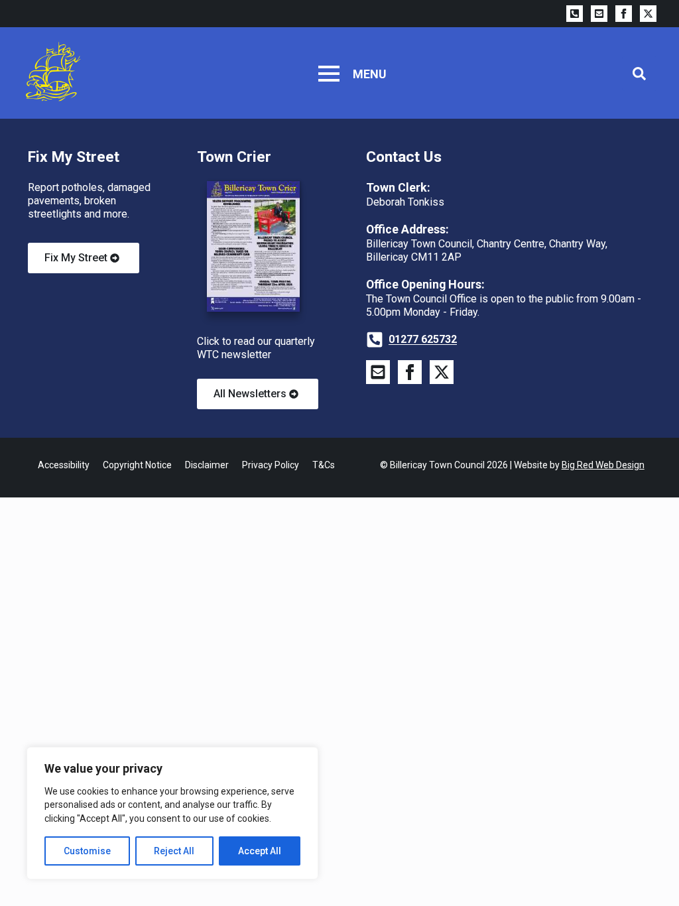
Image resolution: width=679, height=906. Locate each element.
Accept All (259, 851)
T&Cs (323, 465)
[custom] (574, 13)
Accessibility (64, 465)
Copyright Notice (137, 465)
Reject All (174, 851)
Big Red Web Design (603, 465)
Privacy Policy (270, 465)
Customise (87, 851)
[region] (172, 813)
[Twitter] (648, 13)
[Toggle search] (639, 73)
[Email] (599, 13)
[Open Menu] (329, 73)
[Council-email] (378, 372)
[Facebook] (623, 13)
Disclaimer (207, 465)
